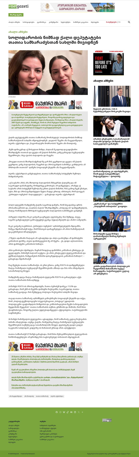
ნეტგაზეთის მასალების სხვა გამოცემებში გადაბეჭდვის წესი (109, 454)
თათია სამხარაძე (42, 396)
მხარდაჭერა (16, 15)
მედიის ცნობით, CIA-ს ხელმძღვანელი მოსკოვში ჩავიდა (111, 110)
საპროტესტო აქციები (48, 428)
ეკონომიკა (41, 22)
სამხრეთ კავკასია (80, 22)
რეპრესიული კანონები (48, 434)
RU (119, 22)
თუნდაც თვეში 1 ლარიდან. (38, 380)
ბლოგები (95, 22)
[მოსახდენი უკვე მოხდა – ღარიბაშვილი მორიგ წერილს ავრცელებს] (112, 221)
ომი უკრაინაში (45, 431)
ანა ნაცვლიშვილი (15, 396)
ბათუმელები (111, 22)
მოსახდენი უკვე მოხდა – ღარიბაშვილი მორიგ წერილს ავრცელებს (109, 236)
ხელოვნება (65, 22)
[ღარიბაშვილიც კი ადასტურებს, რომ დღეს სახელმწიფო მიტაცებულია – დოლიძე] (112, 159)
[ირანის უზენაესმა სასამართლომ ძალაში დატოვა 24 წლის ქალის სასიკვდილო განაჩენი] (112, 126)
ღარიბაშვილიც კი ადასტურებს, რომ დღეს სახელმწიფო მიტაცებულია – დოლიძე (110, 174)
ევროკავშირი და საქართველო (52, 437)
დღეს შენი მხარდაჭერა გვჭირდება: (27, 377)
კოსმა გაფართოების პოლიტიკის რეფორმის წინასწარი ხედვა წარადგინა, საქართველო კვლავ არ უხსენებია (111, 270)
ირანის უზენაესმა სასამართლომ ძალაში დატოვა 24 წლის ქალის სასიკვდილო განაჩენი (111, 141)
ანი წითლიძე (29, 396)
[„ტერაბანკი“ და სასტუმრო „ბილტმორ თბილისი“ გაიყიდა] (112, 191)
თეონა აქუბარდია (57, 396)
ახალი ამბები (14, 22)
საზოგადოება (28, 22)
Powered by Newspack (28, 454)
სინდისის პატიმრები (48, 425)
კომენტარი (53, 22)
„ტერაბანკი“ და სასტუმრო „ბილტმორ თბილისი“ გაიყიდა (110, 205)
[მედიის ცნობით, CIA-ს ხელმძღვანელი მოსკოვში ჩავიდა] (112, 96)
